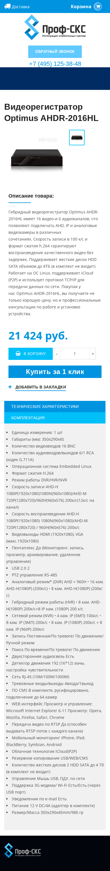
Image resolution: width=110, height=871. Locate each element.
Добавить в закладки (41, 387)
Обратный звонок (55, 51)
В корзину (35, 354)
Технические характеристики (45, 406)
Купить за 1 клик (55, 371)
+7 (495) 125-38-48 (55, 63)
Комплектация (28, 418)
